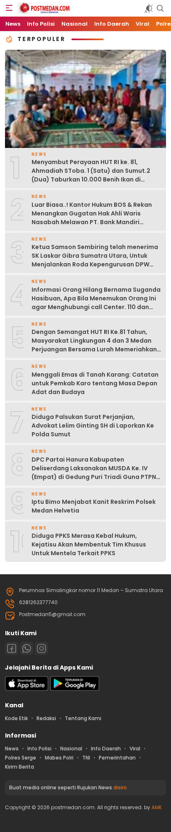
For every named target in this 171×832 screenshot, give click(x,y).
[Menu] (9, 8)
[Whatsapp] (26, 648)
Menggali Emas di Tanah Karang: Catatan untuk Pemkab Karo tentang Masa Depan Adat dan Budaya (95, 383)
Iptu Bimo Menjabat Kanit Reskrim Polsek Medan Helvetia (94, 506)
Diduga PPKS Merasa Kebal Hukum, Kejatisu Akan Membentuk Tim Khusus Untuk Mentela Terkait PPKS (89, 544)
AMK (156, 807)
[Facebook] (11, 648)
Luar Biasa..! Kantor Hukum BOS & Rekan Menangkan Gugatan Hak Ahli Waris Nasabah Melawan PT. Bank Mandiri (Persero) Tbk (92, 218)
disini (120, 787)
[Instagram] (41, 648)
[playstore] (74, 688)
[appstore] (26, 688)
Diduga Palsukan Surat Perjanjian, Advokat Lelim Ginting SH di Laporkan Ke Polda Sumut (93, 425)
